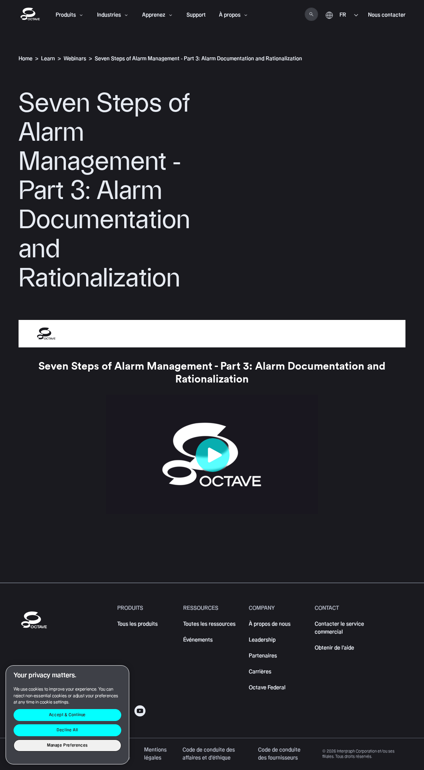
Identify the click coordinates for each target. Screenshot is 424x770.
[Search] (311, 14)
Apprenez (153, 15)
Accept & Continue (67, 715)
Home (25, 58)
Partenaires (263, 655)
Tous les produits (137, 624)
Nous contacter (386, 15)
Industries (109, 15)
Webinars (75, 58)
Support (196, 15)
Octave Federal (267, 687)
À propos (229, 15)
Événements (198, 640)
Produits (66, 15)
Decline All (67, 730)
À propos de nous (270, 624)
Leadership (262, 640)
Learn (48, 58)
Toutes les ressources (209, 624)
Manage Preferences (67, 745)
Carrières (260, 671)
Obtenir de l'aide (334, 647)
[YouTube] (140, 711)
